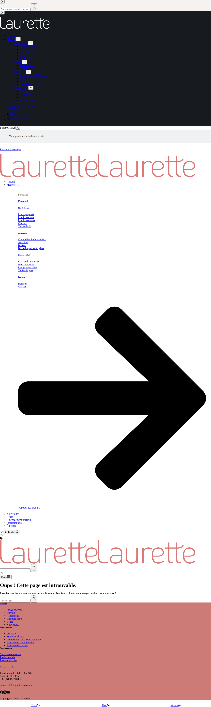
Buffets (22, 245)
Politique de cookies (17, 645)
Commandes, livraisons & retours (24, 639)
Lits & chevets (23, 208)
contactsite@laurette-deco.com (16, 685)
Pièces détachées (8, 660)
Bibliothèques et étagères (31, 248)
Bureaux (21, 277)
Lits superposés (26, 214)
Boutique (3, 603)
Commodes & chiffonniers (32, 239)
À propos (11, 525)
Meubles (11, 184)
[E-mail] (8, 692)
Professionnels (14, 522)
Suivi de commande (10, 654)
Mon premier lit (26, 264)
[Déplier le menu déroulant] (18, 185)
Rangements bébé (27, 267)
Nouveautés (13, 513)
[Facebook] (1, 692)
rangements (22, 233)
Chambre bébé (24, 255)
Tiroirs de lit (24, 226)
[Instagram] (5, 692)
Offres (10, 516)
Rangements (13, 615)
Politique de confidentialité (20, 642)
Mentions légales (15, 636)
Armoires (23, 242)
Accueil (11, 181)
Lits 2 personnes (26, 220)
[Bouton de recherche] (34, 568)
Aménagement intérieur (19, 519)
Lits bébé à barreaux (28, 261)
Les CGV (12, 633)
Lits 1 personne (26, 217)
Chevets (22, 223)
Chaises (22, 286)
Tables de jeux (25, 270)
